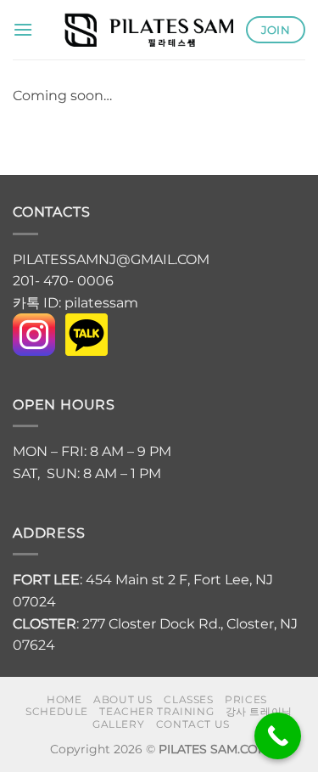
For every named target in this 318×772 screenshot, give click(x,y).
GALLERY (118, 724)
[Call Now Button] (277, 736)
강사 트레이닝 (259, 711)
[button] (23, 29)
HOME (64, 699)
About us (123, 699)
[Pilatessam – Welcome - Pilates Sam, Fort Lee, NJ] (148, 30)
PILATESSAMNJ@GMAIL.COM (113, 259)
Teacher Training (156, 711)
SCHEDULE (56, 711)
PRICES (246, 699)
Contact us (193, 724)
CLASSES (188, 699)
